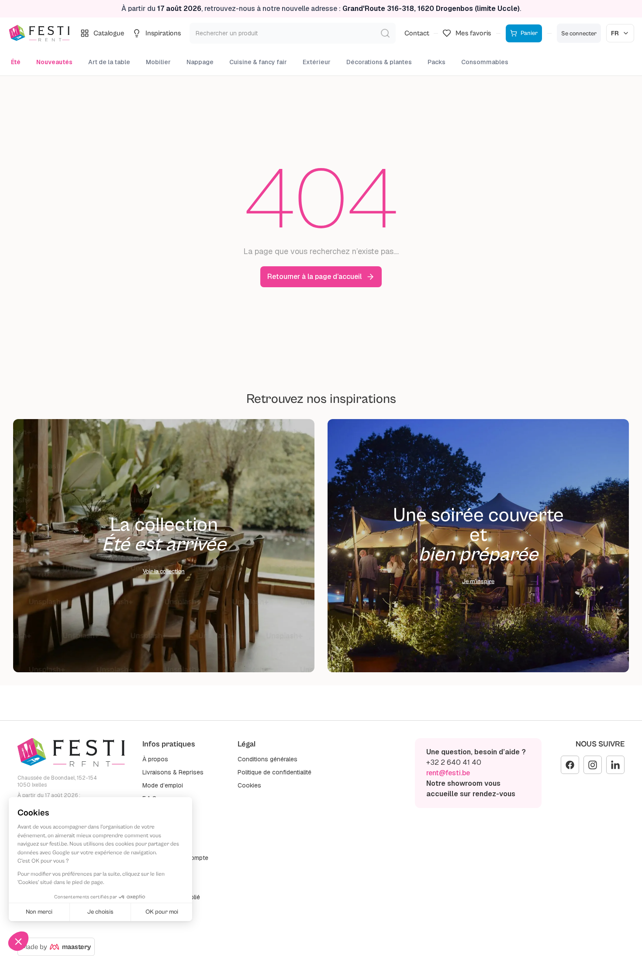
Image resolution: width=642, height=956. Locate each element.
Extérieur (317, 62)
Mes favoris (473, 33)
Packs (436, 62)
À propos (155, 759)
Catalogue (108, 33)
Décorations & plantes (379, 62)
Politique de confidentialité (274, 772)
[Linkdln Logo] (615, 765)
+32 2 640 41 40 (453, 762)
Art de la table (109, 62)
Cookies (249, 785)
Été (16, 62)
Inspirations (163, 33)
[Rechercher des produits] (385, 33)
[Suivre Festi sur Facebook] (570, 765)
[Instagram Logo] (592, 765)
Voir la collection (164, 571)
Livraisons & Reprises (173, 772)
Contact (416, 33)
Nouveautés (54, 62)
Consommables (484, 62)
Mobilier (158, 62)
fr (615, 33)
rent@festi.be (448, 772)
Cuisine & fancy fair (258, 62)
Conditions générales (267, 759)
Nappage (200, 62)
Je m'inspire (478, 581)
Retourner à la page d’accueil (314, 276)
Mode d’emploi (162, 785)
